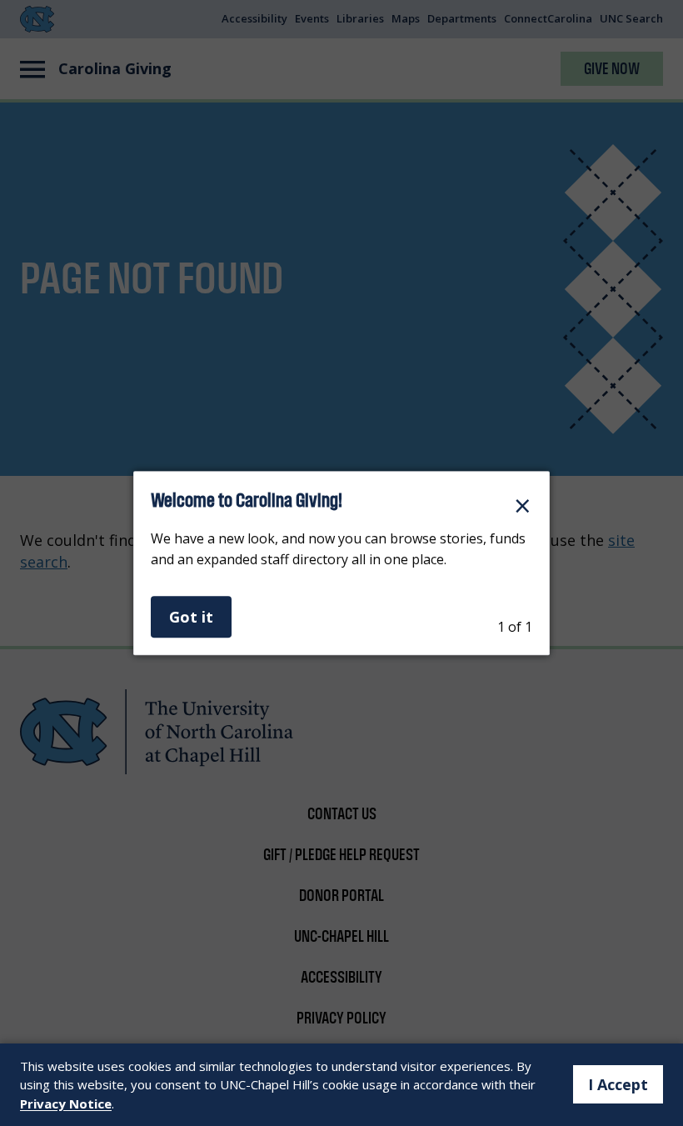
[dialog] (341, 563)
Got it (191, 617)
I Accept (618, 1084)
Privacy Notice (66, 1103)
